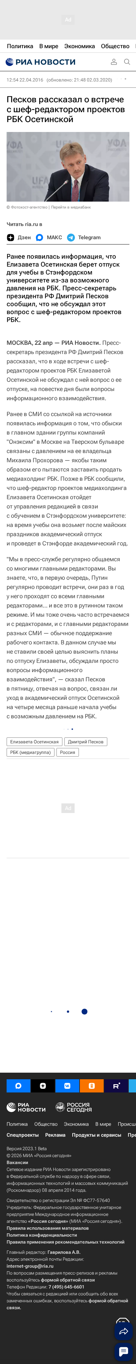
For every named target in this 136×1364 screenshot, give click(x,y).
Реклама (55, 1135)
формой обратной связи (68, 1280)
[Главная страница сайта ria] (39, 62)
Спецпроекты (23, 1135)
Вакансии (17, 1162)
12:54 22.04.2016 (25, 79)
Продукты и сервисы (96, 1135)
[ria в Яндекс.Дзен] (43, 1085)
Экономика (76, 1124)
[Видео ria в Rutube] (116, 1085)
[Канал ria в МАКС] (18, 1085)
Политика (17, 1124)
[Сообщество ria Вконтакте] (67, 1085)
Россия (67, 752)
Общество (45, 1124)
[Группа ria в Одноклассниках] (92, 1085)
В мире (103, 1124)
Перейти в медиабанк (71, 207)
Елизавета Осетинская (34, 741)
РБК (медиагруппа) (30, 752)
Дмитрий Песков (86, 741)
